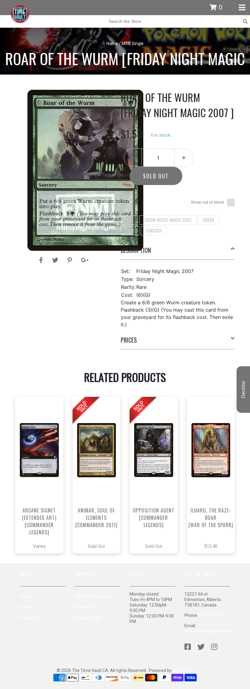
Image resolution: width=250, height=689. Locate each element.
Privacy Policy (88, 617)
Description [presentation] (136, 250)
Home (112, 43)
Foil (129, 219)
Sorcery (154, 230)
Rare (130, 230)
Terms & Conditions (93, 596)
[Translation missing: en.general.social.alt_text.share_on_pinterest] (70, 260)
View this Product (42, 492)
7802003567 (211, 615)
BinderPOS (183, 670)
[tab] (178, 253)
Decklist (243, 389)
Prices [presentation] (129, 339)
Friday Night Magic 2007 (167, 219)
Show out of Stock (207, 202)
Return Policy (87, 607)
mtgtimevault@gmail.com (209, 631)
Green (208, 219)
